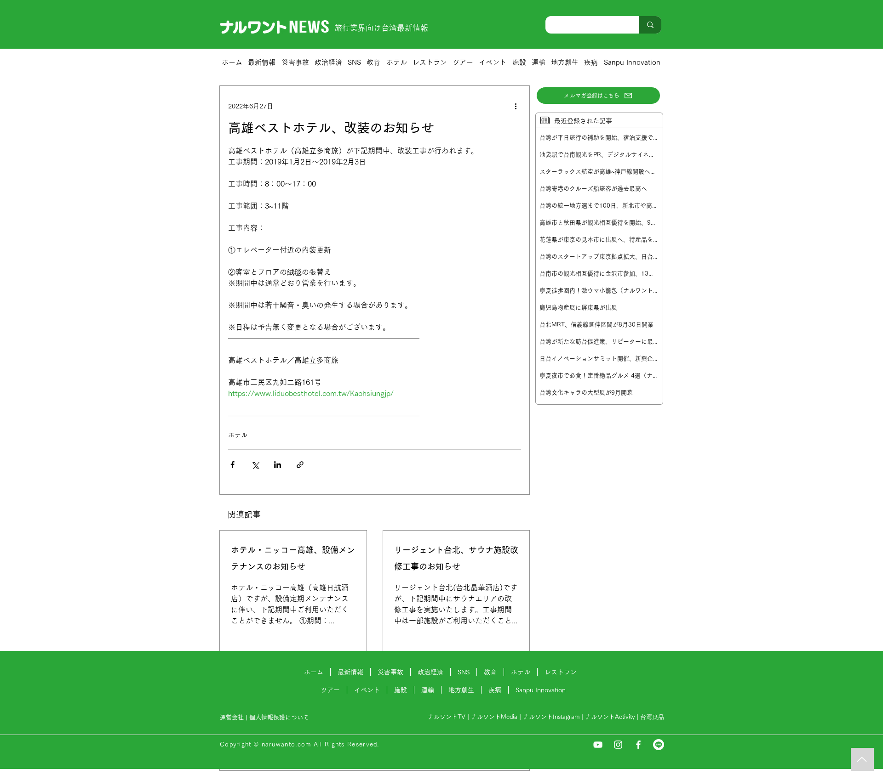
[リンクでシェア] (300, 464)
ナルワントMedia (494, 717)
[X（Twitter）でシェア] (255, 464)
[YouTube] (597, 744)
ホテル (237, 435)
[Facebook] (638, 744)
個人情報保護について (280, 717)
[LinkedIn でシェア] (277, 464)
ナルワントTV (446, 717)
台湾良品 (652, 717)
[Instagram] (618, 744)
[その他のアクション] (515, 106)
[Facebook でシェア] (232, 464)
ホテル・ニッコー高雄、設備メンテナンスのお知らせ (293, 558)
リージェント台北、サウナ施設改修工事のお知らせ (456, 558)
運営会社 (232, 717)
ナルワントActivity (610, 717)
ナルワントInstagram (551, 717)
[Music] (862, 759)
